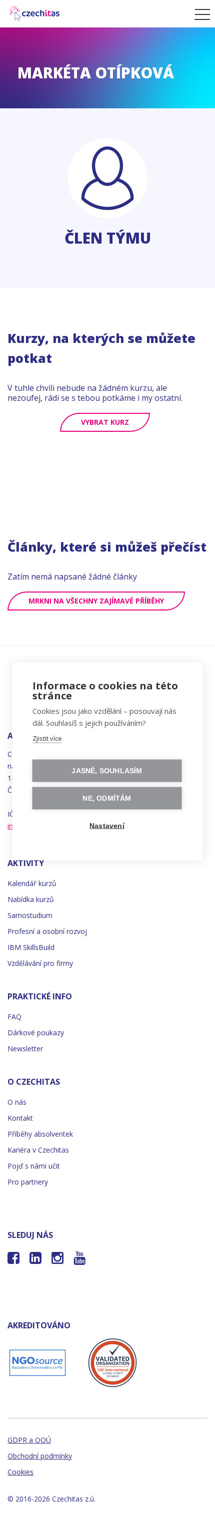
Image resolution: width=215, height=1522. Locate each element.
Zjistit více (47, 737)
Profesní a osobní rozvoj (47, 931)
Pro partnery (28, 1182)
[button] (200, 14)
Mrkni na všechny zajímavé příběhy (96, 601)
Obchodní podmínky (40, 1456)
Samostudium (30, 915)
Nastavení (107, 825)
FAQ (15, 1016)
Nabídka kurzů (31, 899)
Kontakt (20, 1118)
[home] (95, 13)
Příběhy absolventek (40, 1134)
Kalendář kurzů (32, 883)
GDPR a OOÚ (29, 1440)
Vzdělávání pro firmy (40, 963)
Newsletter (25, 1048)
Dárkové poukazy (36, 1032)
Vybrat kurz (105, 422)
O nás (17, 1102)
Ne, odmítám (106, 798)
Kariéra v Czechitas (38, 1150)
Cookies (21, 1472)
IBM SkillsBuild (31, 947)
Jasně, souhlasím (107, 770)
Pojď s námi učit (34, 1166)
